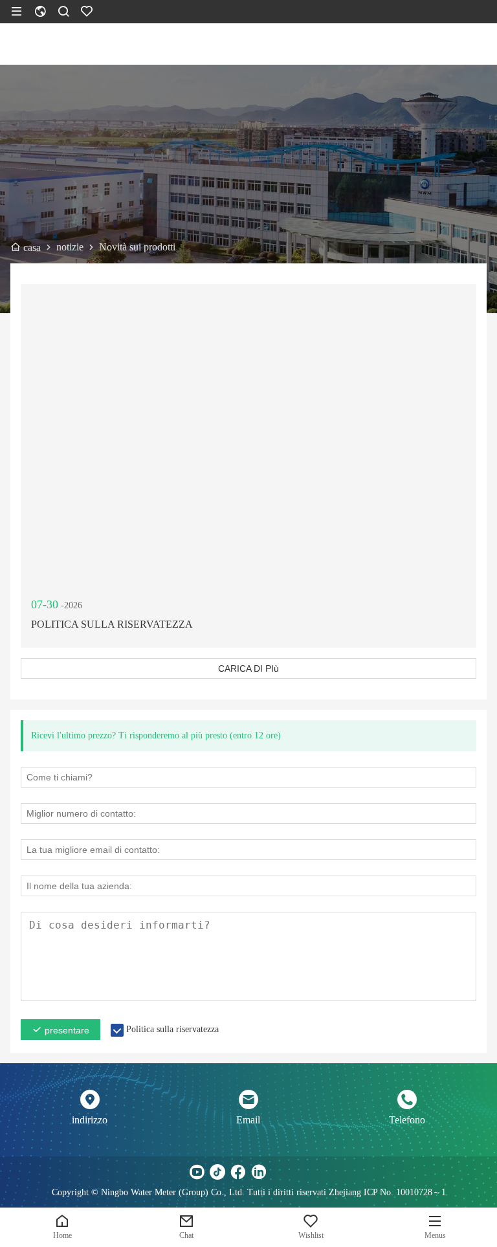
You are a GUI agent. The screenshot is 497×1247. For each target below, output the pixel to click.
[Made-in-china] (279, 1172)
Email (248, 1119)
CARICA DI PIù (248, 668)
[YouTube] (196, 1172)
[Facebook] (238, 1172)
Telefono (407, 1119)
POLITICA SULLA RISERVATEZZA (112, 624)
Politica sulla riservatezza (172, 1029)
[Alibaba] (300, 1172)
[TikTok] (217, 1172)
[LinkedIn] (259, 1172)
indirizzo (89, 1119)
